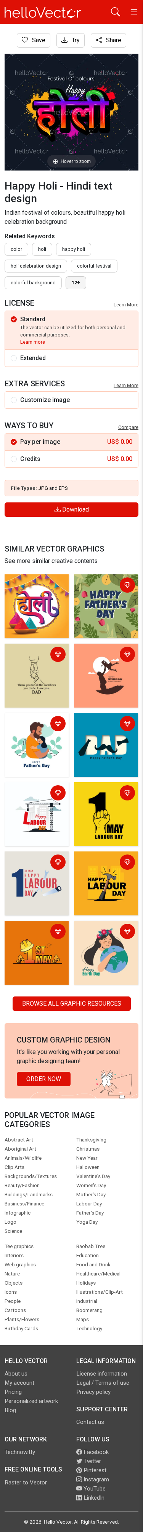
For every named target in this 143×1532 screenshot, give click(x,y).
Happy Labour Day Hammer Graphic (101, 863)
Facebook (95, 1452)
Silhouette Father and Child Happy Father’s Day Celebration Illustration (105, 664)
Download (75, 509)
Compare (128, 427)
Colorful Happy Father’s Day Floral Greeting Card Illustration (101, 595)
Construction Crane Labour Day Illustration (32, 798)
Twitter (91, 1461)
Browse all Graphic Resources (71, 1003)
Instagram (95, 1479)
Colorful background (33, 282)
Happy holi (73, 249)
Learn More (126, 305)
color (16, 249)
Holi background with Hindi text (35, 586)
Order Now (43, 1078)
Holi (42, 249)
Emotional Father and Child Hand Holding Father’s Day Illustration (35, 664)
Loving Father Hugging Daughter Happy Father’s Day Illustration (33, 733)
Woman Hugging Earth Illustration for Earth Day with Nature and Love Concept (106, 941)
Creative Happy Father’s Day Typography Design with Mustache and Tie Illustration (102, 738)
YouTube (94, 1488)
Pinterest (94, 1470)
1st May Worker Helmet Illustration (31, 932)
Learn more (32, 342)
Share (112, 40)
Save (38, 40)
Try (75, 40)
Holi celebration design (36, 266)
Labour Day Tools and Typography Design (36, 863)
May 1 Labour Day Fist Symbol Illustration (101, 798)
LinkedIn (93, 1497)
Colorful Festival (94, 266)
